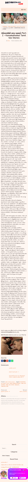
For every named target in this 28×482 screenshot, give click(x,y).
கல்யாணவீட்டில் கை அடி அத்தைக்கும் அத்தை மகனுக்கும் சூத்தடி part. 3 (17, 376)
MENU (24, 9)
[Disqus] (14, 425)
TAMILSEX (17, 384)
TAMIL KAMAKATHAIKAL (15, 383)
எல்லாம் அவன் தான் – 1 (14, 371)
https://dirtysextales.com (12, 396)
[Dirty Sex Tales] (14, 3)
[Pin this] (7, 361)
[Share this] (2, 361)
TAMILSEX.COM (4, 386)
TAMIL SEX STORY (10, 384)
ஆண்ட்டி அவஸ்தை (23, 390)
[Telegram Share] (10, 361)
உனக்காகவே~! (4, 462)
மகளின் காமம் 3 (12, 368)
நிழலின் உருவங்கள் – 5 (5, 390)
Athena (3, 396)
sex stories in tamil (5, 383)
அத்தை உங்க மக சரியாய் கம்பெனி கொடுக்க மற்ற (12, 464)
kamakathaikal (22, 381)
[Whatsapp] (12, 361)
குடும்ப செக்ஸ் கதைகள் (10, 381)
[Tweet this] (5, 361)
